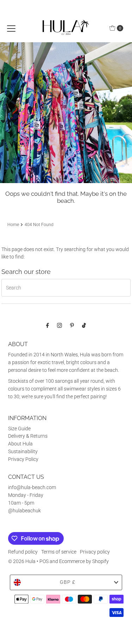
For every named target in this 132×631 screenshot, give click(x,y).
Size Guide (19, 428)
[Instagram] (59, 325)
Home (13, 224)
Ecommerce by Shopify (84, 561)
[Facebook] (47, 325)
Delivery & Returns (28, 436)
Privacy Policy (23, 459)
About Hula (20, 443)
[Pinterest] (72, 325)
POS (44, 561)
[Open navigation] (11, 28)
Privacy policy (95, 552)
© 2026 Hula (22, 561)
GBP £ (67, 582)
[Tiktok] (84, 325)
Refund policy (23, 552)
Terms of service (58, 552)
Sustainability (23, 451)
